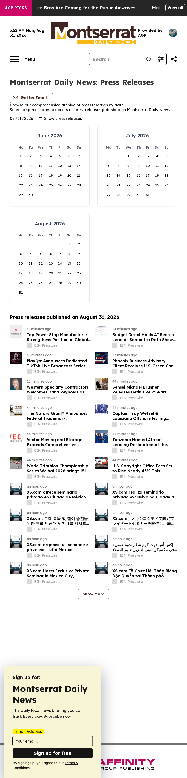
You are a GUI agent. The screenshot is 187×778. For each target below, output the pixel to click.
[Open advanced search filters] (160, 59)
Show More (93, 594)
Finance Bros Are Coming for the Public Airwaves (80, 7)
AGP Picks (16, 7)
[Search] (149, 59)
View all (175, 7)
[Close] (95, 672)
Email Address (28, 731)
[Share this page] (173, 59)
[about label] (29, 345)
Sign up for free (52, 753)
